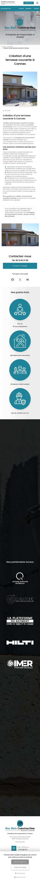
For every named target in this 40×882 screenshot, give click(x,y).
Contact (36, 8)
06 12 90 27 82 (6, 8)
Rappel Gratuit (28, 3)
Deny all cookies (20, 867)
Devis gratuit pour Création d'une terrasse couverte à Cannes (17, 197)
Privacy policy (21, 877)
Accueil (21, 8)
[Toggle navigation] (37, 3)
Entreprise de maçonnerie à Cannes (19, 139)
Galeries (28, 8)
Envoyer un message (20, 266)
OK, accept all (21, 862)
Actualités (10, 46)
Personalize (21, 873)
